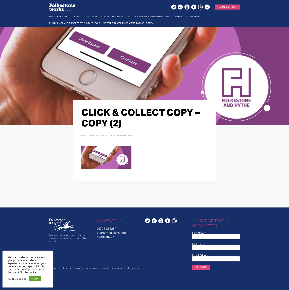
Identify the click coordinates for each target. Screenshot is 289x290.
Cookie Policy (76, 268)
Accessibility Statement (112, 268)
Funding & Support (113, 16)
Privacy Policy (92, 268)
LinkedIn (180, 7)
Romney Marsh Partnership (145, 16)
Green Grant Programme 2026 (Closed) (128, 23)
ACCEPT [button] (35, 278)
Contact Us (227, 7)
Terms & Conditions (58, 268)
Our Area (76, 16)
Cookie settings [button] (17, 278)
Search (207, 7)
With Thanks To (133, 268)
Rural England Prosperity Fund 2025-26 (74, 23)
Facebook (193, 7)
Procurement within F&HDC (184, 16)
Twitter (173, 7)
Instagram (200, 7)
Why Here (91, 16)
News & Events (58, 16)
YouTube (186, 7)
